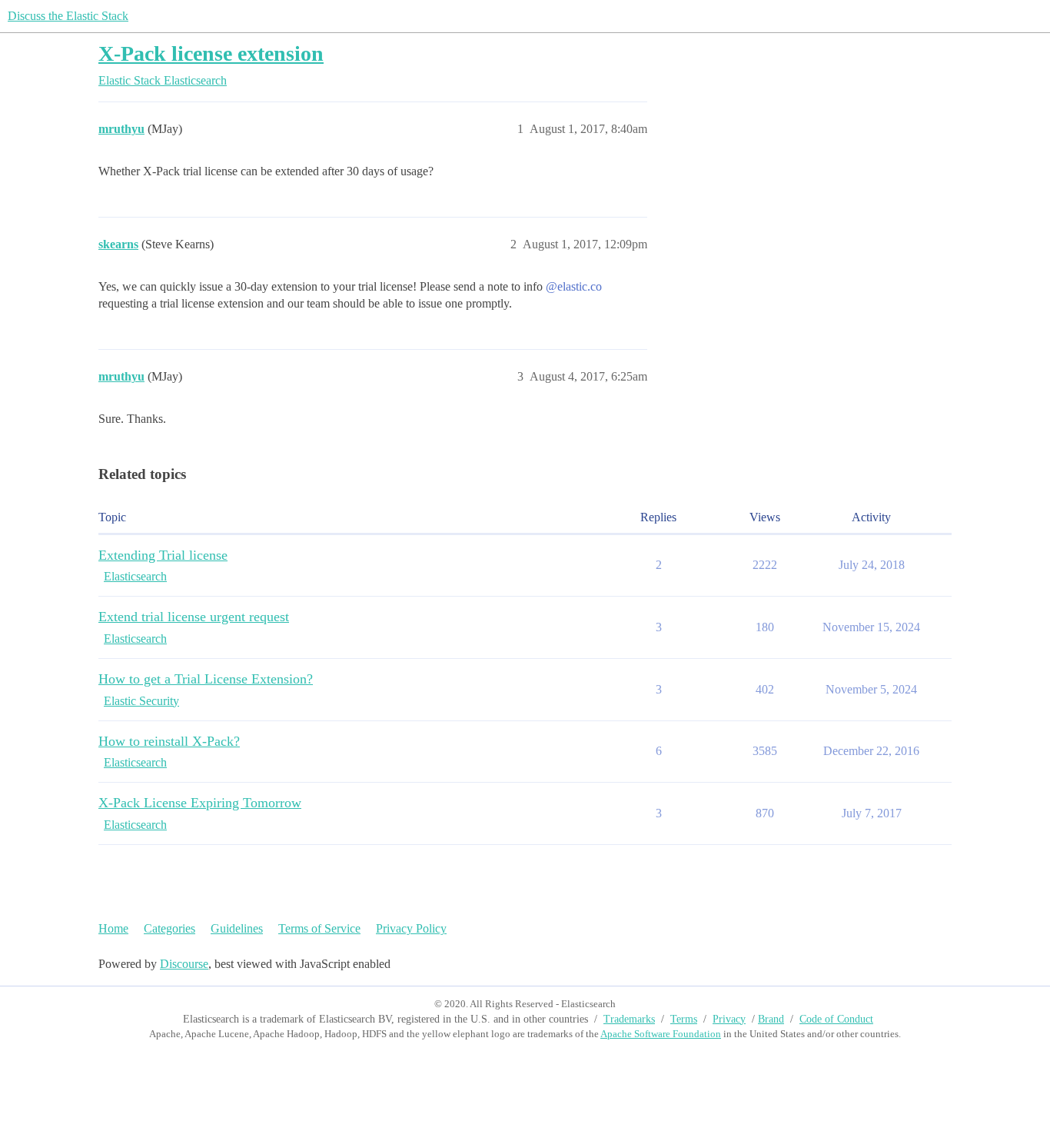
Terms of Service (319, 928)
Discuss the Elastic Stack (68, 15)
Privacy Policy (411, 928)
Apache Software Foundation (660, 1034)
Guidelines (237, 928)
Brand (771, 1019)
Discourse (184, 963)
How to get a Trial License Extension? (205, 679)
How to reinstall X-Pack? (169, 741)
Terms (683, 1019)
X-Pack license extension (211, 53)
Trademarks (629, 1019)
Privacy (729, 1019)
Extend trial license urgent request (193, 616)
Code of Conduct (836, 1019)
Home (113, 928)
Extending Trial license (163, 555)
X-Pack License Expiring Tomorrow (199, 802)
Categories (169, 928)
